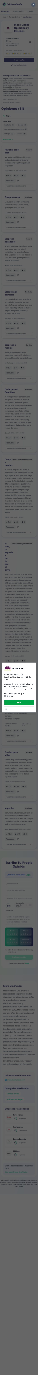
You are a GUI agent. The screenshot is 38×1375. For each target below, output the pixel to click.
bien (19, 702)
